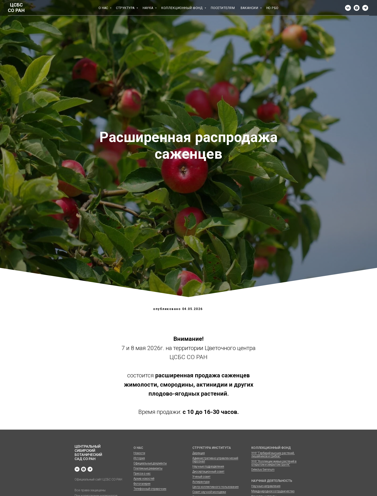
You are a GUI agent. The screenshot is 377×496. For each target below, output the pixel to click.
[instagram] (357, 8)
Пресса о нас (142, 473)
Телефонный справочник (150, 488)
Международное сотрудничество (273, 491)
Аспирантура (201, 481)
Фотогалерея (142, 483)
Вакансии (250, 8)
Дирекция (198, 453)
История (139, 458)
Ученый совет (201, 476)
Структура (125, 8)
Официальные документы (150, 463)
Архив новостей (144, 478)
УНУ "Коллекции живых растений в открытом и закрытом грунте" (273, 463)
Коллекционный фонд (182, 8)
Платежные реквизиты (148, 468)
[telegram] (365, 8)
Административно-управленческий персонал (215, 460)
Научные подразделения (208, 466)
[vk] (348, 8)
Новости (139, 453)
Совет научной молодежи (209, 491)
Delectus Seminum (263, 469)
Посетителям (223, 8)
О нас (104, 8)
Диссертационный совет (208, 471)
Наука (148, 8)
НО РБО (272, 8)
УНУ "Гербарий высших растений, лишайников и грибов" (273, 454)
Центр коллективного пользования (215, 486)
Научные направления (265, 486)
